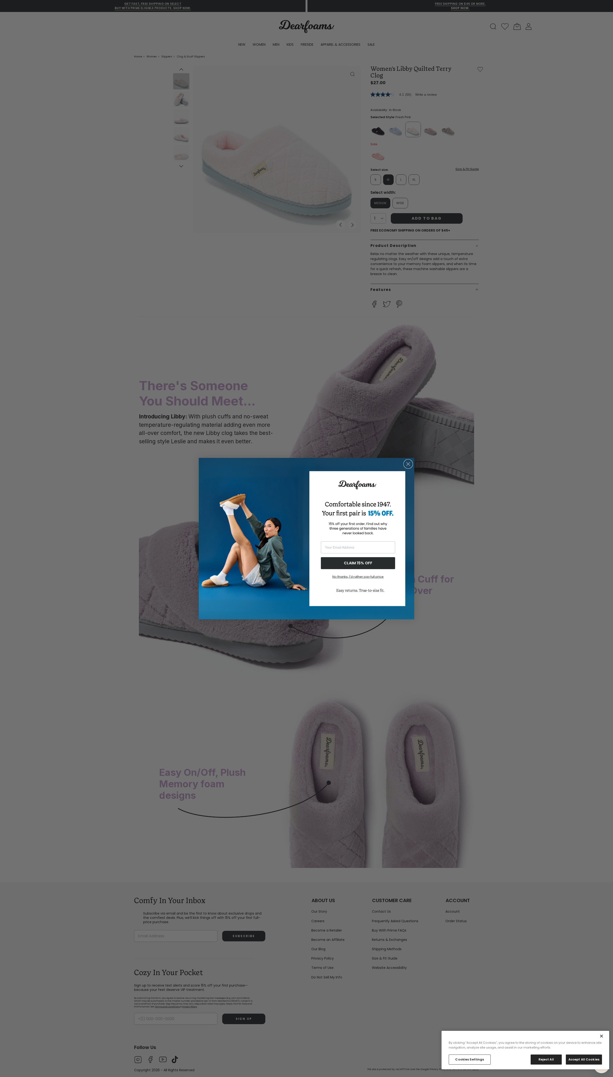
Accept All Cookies (583, 1059)
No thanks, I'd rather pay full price (358, 576)
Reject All (546, 1059)
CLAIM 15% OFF (358, 563)
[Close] (601, 1036)
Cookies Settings (469, 1059)
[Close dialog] (408, 464)
